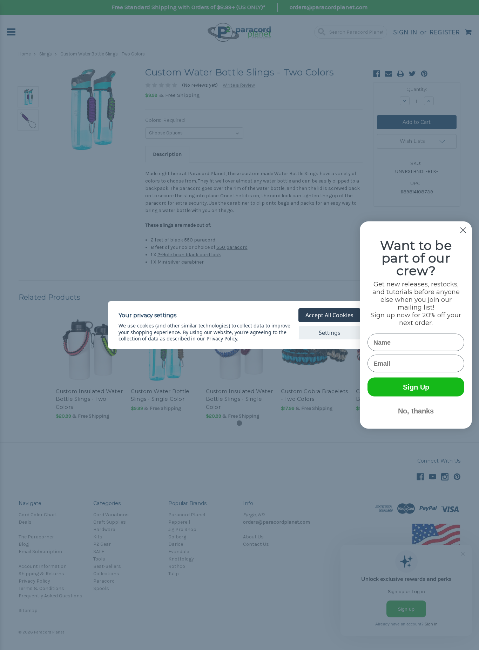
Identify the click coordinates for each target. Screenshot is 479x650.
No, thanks (416, 411)
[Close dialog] (463, 230)
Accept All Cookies (329, 315)
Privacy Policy (222, 338)
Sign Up (416, 387)
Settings (329, 333)
